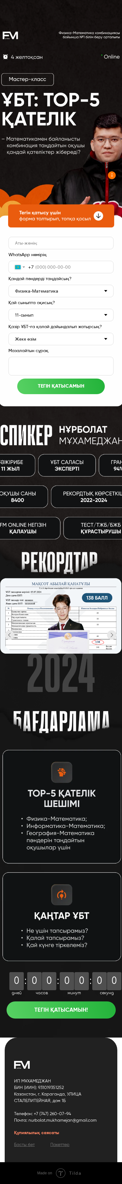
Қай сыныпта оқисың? (31, 303)
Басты (20, 1145)
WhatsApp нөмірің (27, 255)
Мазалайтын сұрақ (28, 351)
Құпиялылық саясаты (36, 1133)
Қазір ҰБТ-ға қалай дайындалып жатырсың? (55, 327)
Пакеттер (59, 1145)
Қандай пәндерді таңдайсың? (40, 279)
